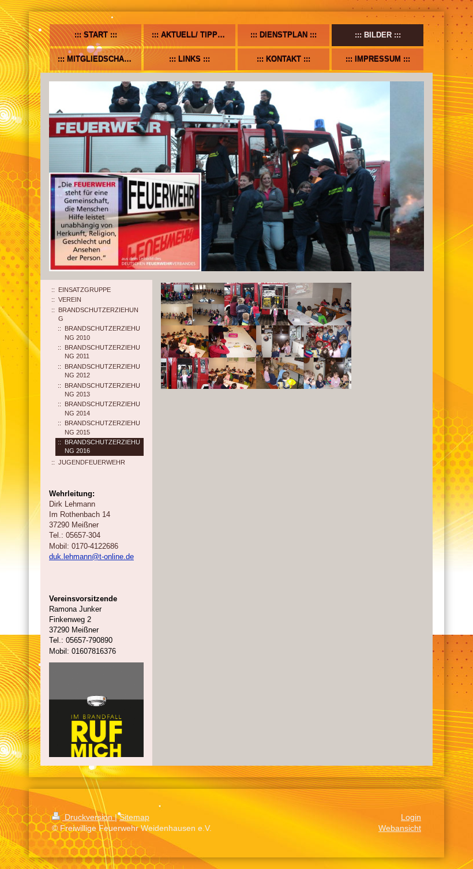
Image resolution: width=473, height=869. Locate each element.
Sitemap (134, 817)
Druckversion (88, 817)
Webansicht (399, 828)
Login (411, 817)
